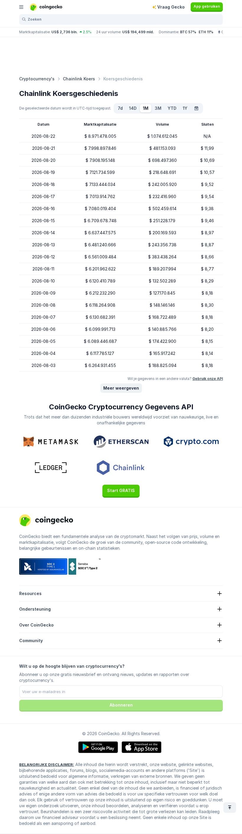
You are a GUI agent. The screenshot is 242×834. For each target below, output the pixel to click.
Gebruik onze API (207, 378)
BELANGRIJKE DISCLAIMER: (46, 764)
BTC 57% (188, 32)
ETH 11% (206, 32)
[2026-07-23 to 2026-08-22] (196, 108)
